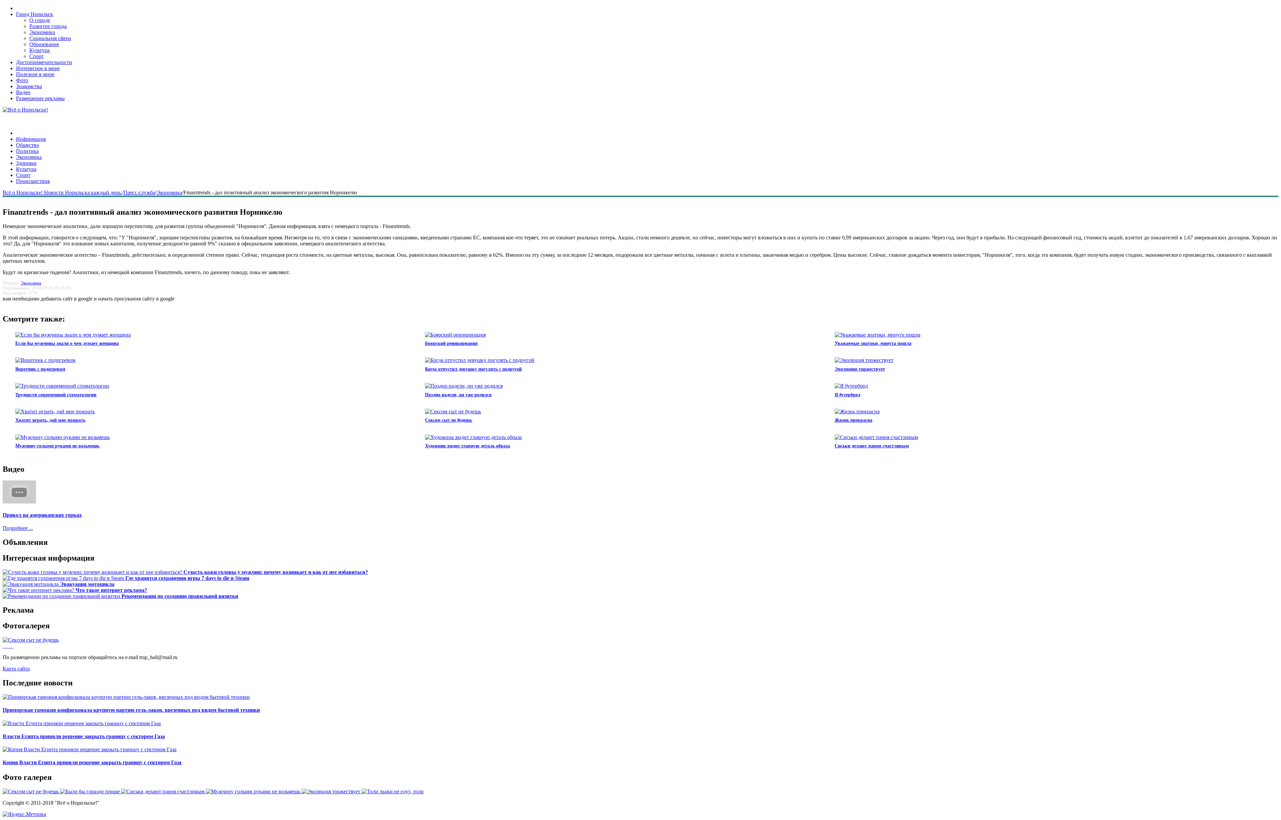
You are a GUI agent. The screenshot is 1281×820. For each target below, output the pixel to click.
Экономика (42, 32)
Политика (27, 151)
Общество (27, 145)
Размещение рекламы (40, 98)
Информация (31, 139)
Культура (39, 50)
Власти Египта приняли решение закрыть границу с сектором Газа (84, 736)
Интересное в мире (38, 68)
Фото (22, 80)
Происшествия (33, 181)
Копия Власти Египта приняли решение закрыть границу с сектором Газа (92, 762)
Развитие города (48, 26)
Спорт (36, 56)
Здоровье (26, 163)
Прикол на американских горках (42, 515)
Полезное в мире (35, 74)
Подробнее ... (18, 528)
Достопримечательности (44, 62)
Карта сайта (16, 668)
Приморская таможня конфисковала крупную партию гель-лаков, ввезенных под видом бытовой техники (131, 710)
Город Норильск (34, 14)
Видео (23, 92)
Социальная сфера (50, 38)
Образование (44, 44)
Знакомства (29, 86)
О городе (39, 20)
